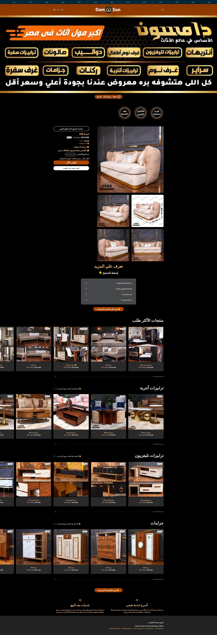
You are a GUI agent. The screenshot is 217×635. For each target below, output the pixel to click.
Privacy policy (149, 628)
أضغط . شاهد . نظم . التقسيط (71, 168)
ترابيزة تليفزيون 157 (33, 500)
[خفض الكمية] (74, 155)
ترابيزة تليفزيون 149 (108, 500)
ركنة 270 (33, 365)
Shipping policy (127, 628)
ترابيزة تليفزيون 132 (145, 500)
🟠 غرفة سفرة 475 (71, 365)
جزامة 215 (71, 567)
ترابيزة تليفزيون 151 (71, 500)
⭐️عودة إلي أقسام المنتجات (108, 309)
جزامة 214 (108, 567)
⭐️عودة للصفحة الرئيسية (108, 590)
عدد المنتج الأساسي (83, 154)
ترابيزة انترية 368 (108, 432)
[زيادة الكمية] (67, 155)
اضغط (210, 2)
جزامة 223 (146, 567)
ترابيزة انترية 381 (33, 432)
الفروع (177, 2)
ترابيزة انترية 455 (146, 432)
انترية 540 (108, 365)
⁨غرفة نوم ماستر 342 (146, 365)
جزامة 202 (34, 567)
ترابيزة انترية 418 (71, 432)
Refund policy (159, 628)
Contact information (115, 628)
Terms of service (139, 628)
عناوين (193, 2)
